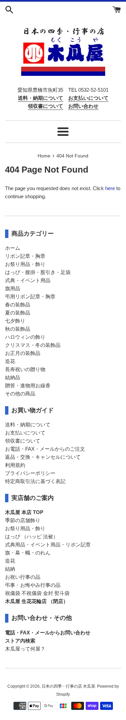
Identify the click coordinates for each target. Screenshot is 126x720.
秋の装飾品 (17, 329)
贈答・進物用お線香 (27, 385)
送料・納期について (27, 424)
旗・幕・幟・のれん (27, 553)
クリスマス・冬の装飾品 (32, 345)
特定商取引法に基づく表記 (35, 481)
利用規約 (15, 465)
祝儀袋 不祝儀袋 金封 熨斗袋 (37, 593)
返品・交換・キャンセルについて (43, 457)
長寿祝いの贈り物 (25, 369)
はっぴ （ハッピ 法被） (31, 536)
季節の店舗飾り (22, 520)
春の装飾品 (17, 304)
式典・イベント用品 (27, 280)
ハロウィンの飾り (25, 337)
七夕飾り (15, 321)
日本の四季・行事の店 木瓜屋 (68, 686)
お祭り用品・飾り (25, 264)
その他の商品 (20, 393)
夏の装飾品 (17, 313)
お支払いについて (25, 433)
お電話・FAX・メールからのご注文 (45, 449)
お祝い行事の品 (22, 577)
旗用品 (12, 288)
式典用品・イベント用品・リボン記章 (48, 544)
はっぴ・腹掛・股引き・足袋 (38, 272)
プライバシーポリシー (30, 473)
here (110, 188)
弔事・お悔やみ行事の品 (32, 585)
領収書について (22, 441)
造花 (10, 361)
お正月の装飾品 (22, 353)
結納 (10, 569)
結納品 (12, 377)
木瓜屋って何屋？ (25, 649)
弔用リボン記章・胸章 (30, 296)
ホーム (12, 248)
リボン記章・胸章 (25, 256)
